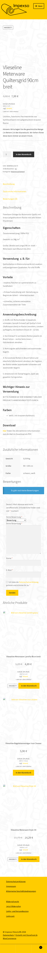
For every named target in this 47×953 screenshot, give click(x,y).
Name (9, 558)
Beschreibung (9, 184)
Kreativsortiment (18, 171)
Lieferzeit (10, 916)
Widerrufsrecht (12, 901)
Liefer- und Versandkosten (17, 911)
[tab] (23, 184)
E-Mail (9, 570)
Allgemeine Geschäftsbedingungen (21, 891)
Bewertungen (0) (10, 199)
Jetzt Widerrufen (13, 906)
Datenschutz (8, 935)
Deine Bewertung (14, 517)
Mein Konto (8, 948)
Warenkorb (36, 946)
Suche (23, 948)
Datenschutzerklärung (28, 582)
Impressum (11, 886)
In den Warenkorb (23, 154)
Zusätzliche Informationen (14, 191)
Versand (9, 108)
